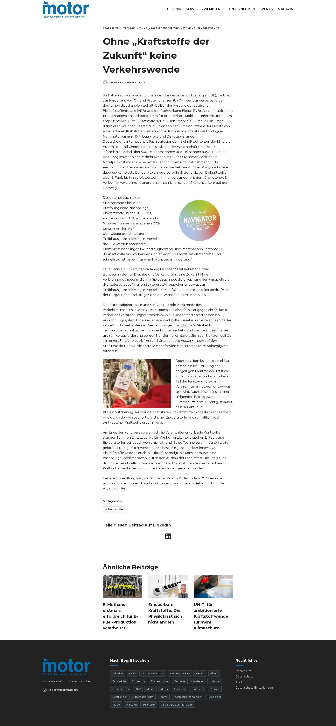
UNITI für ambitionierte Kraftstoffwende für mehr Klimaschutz (211, 616)
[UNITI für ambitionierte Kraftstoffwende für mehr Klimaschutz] (213, 586)
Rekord (215, 689)
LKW (138, 689)
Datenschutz (244, 676)
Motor (164, 689)
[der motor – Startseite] (72, 666)
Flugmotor (138, 681)
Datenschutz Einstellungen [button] (254, 687)
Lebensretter (120, 689)
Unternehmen (242, 9)
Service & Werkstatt (205, 9)
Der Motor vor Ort (153, 673)
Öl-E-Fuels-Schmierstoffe (177, 704)
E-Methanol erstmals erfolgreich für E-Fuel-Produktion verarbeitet (120, 616)
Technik (173, 9)
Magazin (285, 9)
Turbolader (214, 696)
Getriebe (180, 681)
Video (116, 704)
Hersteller (197, 681)
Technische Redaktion (187, 696)
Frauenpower (159, 681)
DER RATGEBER (180, 673)
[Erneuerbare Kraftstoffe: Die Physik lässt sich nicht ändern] (168, 586)
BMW (132, 673)
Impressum (243, 671)
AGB (239, 682)
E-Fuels (200, 673)
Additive (117, 673)
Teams (163, 696)
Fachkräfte (119, 681)
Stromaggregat (143, 696)
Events (266, 9)
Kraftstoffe (114, 509)
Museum (179, 689)
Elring (214, 673)
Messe (150, 689)
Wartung (131, 704)
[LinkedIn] (168, 536)
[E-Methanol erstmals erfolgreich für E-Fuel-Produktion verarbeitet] (122, 586)
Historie (214, 681)
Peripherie (197, 689)
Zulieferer (149, 704)
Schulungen (120, 696)
